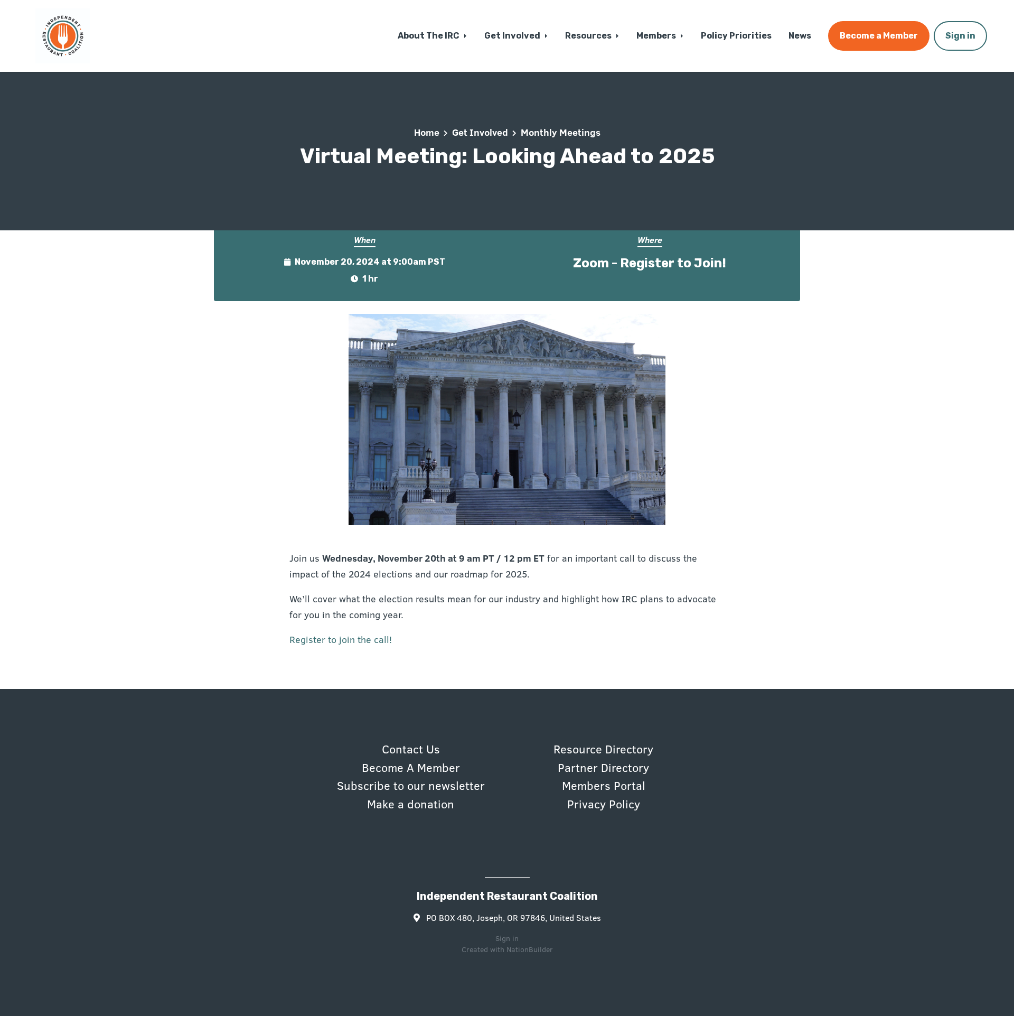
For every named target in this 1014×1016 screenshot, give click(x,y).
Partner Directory (603, 767)
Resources (589, 36)
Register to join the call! (340, 639)
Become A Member (411, 767)
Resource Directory (603, 749)
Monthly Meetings (560, 132)
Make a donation (410, 804)
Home (426, 132)
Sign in (960, 36)
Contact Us (411, 749)
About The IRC (429, 36)
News (799, 36)
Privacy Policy (603, 804)
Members (657, 36)
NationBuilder (529, 949)
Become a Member (879, 36)
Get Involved (513, 36)
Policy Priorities (736, 36)
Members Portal (603, 785)
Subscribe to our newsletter (411, 785)
